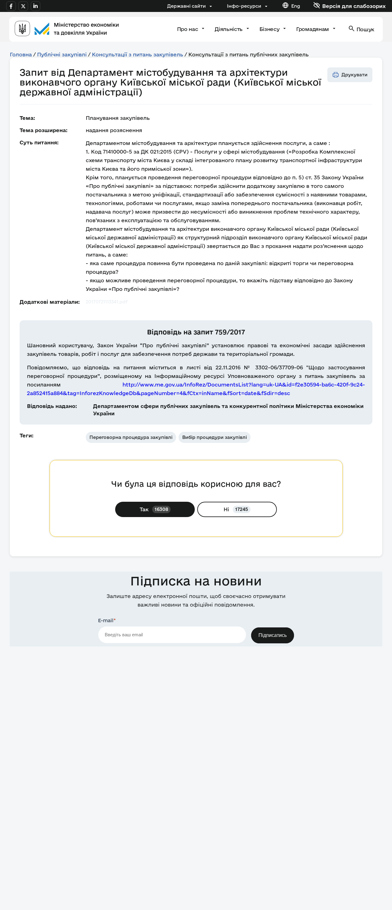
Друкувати (354, 74)
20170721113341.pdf (106, 301)
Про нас (188, 29)
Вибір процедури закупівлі (214, 437)
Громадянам (313, 29)
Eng (295, 6)
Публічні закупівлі (62, 54)
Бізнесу (270, 29)
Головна (21, 54)
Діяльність (229, 29)
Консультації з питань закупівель (137, 54)
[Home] (67, 29)
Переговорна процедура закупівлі (130, 437)
